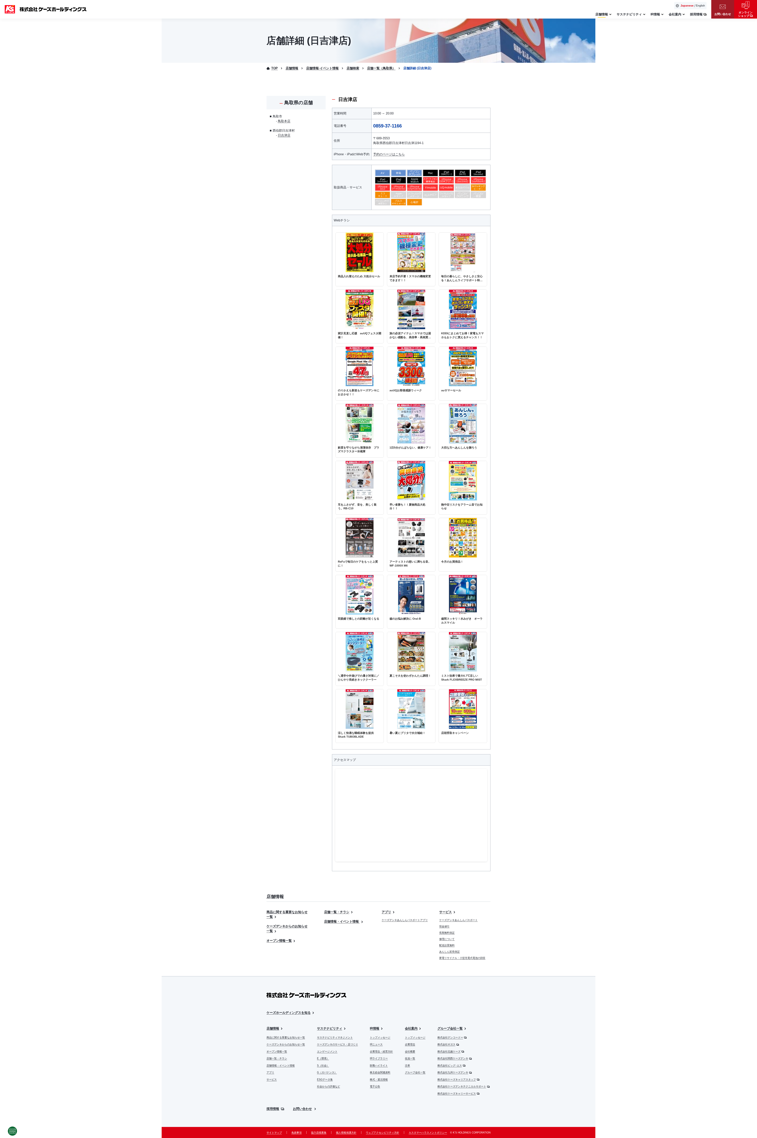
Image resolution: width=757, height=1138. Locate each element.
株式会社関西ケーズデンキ (452, 1058)
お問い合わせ (302, 1108)
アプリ (386, 912)
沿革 (407, 1065)
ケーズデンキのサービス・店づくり (337, 1044)
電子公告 (375, 1086)
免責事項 (296, 1132)
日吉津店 (284, 135)
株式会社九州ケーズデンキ (452, 1072)
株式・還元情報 (379, 1079)
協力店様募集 (318, 1132)
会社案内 (411, 1028)
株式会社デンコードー (450, 1037)
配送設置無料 (447, 945)
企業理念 (410, 1044)
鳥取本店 (284, 121)
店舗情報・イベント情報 (342, 921)
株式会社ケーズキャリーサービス (456, 1093)
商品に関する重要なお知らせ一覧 (286, 1037)
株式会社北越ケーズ (449, 1051)
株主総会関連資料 (380, 1072)
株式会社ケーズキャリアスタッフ (456, 1079)
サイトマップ (274, 1132)
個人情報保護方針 (346, 1132)
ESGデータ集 (325, 1079)
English (700, 5)
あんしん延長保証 (449, 951)
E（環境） (323, 1058)
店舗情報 (273, 1028)
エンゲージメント (327, 1051)
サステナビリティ (329, 1028)
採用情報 (273, 1108)
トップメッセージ (380, 1037)
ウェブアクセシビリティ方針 (382, 1132)
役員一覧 (410, 1058)
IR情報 (374, 1028)
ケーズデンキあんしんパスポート (458, 920)
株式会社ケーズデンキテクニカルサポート (461, 1086)
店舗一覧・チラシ (336, 912)
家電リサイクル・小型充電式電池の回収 (462, 957)
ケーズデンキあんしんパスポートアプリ (405, 920)
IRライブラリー (379, 1058)
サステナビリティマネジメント (335, 1037)
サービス (445, 912)
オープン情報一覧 (279, 940)
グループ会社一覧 (415, 1072)
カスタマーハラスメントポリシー (428, 1132)
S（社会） (323, 1065)
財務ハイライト (379, 1065)
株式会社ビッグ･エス (449, 1065)
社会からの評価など (328, 1086)
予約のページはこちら (389, 154)
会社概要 (410, 1051)
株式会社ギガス (446, 1044)
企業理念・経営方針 (381, 1051)
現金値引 (444, 926)
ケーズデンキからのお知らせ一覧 (286, 1044)
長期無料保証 (447, 932)
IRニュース (376, 1044)
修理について (447, 939)
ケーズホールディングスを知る (289, 1012)
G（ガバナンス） (327, 1072)
